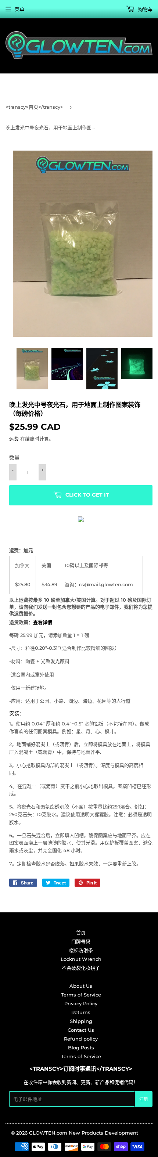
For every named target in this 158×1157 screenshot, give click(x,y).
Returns (80, 1012)
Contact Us (81, 1030)
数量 (14, 457)
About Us (80, 986)
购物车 (144, 9)
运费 (14, 438)
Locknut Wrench (81, 959)
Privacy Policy (80, 1003)
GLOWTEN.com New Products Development (83, 1133)
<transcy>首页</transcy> (34, 107)
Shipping (81, 1021)
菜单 (19, 9)
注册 (143, 1099)
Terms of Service (81, 995)
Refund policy (81, 1039)
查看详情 (42, 622)
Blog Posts (81, 1047)
